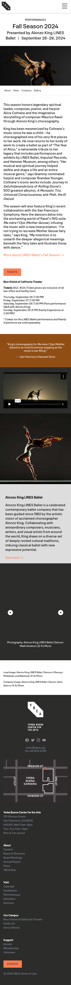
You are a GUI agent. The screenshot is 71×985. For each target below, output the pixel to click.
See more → (14, 558)
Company (26, 90)
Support (8, 940)
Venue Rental (11, 927)
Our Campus (10, 915)
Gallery (37, 90)
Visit (6, 882)
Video (16, 90)
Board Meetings (12, 857)
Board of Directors (14, 853)
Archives (8, 903)
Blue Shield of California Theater (22, 919)
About (7, 90)
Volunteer (9, 952)
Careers (8, 849)
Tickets (12, 272)
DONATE (12, 964)
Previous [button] (10, 612)
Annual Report (12, 862)
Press (6, 866)
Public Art (9, 923)
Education (9, 899)
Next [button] (60, 612)
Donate (7, 944)
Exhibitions (10, 890)
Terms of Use (29, 973)
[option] (35, 610)
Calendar (8, 886)
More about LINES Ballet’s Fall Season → (33, 255)
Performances (11, 894)
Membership (11, 948)
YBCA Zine (9, 870)
